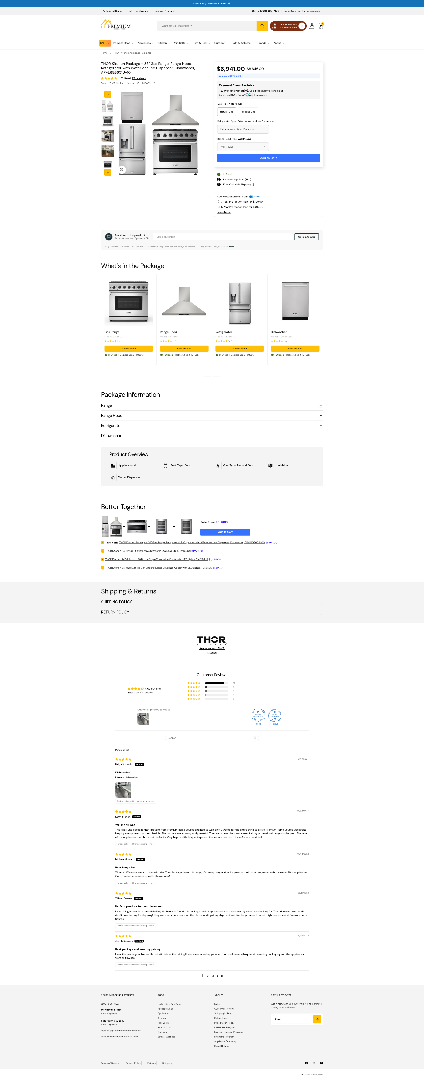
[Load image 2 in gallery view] (108, 121)
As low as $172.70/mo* (243, 95)
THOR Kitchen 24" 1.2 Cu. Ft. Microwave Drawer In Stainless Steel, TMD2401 (148, 551)
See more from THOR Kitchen (212, 650)
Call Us (265, 10)
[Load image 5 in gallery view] (108, 165)
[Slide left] (107, 94)
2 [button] (208, 976)
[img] (123, 759)
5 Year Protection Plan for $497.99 (242, 207)
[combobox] (212, 26)
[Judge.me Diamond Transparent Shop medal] (274, 715)
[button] (321, 26)
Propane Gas (248, 111)
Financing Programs (164, 10)
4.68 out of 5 (153, 688)
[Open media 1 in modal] (158, 133)
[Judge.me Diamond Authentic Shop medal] (258, 715)
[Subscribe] (317, 1019)
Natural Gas (226, 111)
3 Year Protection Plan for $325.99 (242, 201)
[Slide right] (107, 172)
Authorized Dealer (112, 10)
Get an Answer (306, 236)
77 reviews (139, 78)
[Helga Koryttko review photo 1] (123, 790)
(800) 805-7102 (110, 1003)
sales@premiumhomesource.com (303, 10)
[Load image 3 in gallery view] (108, 135)
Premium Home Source (314, 1074)
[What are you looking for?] (262, 26)
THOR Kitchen (116, 83)
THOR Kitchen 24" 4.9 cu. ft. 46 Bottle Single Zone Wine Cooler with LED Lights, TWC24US (156, 559)
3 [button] (213, 976)
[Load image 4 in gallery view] (108, 150)
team (231, 247)
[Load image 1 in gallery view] (108, 106)
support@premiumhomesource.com (121, 1030)
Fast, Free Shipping (138, 10)
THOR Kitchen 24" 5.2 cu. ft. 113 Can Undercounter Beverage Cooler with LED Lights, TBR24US (158, 567)
